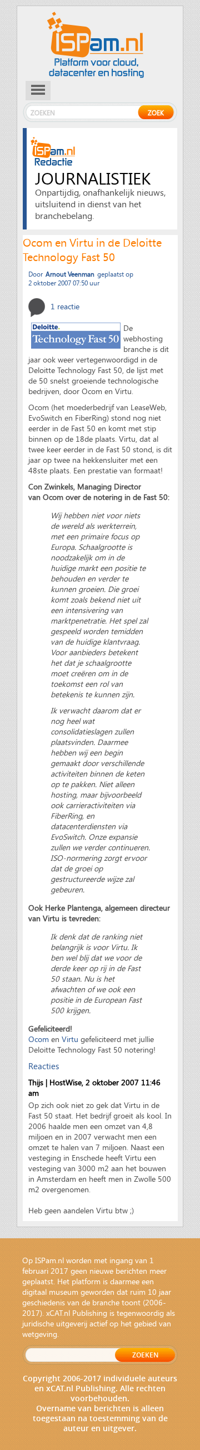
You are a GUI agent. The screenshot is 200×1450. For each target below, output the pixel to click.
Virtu (70, 1039)
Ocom (38, 1039)
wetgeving (39, 1334)
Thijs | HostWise (55, 1082)
